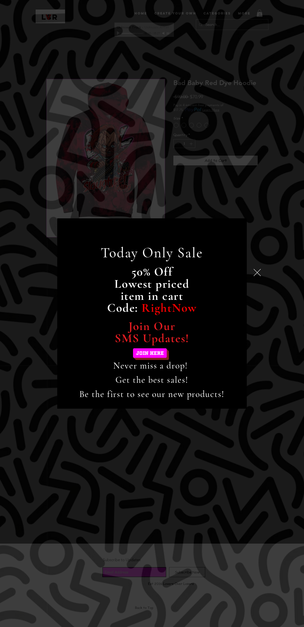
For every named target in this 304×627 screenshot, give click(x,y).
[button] (257, 272)
